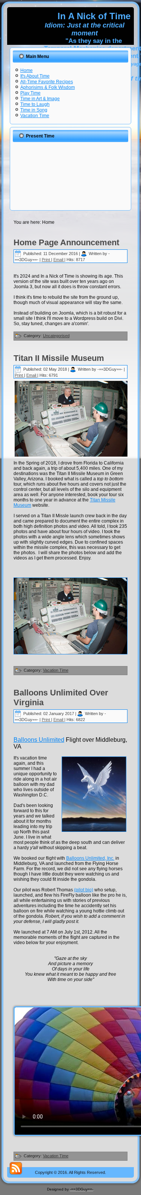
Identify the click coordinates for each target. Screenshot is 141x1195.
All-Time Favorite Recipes (46, 81)
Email (58, 259)
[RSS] (15, 1168)
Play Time (30, 93)
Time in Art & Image (40, 98)
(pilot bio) (83, 889)
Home (26, 70)
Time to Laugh (35, 104)
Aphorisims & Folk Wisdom (47, 87)
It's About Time (35, 76)
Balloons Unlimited (39, 740)
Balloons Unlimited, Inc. (90, 858)
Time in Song (33, 110)
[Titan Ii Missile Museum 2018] (71, 616)
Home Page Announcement (66, 242)
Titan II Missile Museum (59, 358)
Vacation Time (34, 115)
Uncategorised (56, 335)
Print (46, 259)
